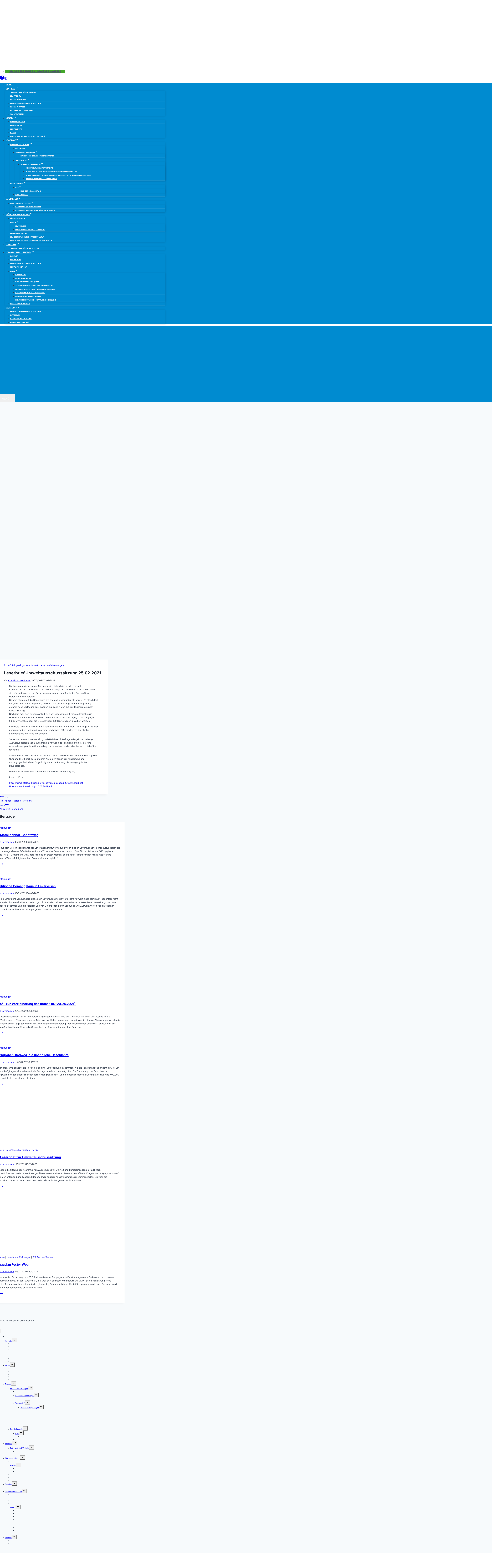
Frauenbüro (20, 226)
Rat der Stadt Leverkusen (21, 110)
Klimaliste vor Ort (18, 267)
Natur (13, 133)
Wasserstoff (20, 1403)
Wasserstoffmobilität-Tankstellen (41, 179)
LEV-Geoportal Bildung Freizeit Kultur (27, 237)
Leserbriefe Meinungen (20, 304)
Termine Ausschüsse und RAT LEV (24, 248)
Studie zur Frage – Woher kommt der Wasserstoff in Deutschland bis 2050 (58, 175)
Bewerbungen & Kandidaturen (28, 296)
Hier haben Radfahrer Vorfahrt (16, 799)
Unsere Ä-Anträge (18, 100)
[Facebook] (2, 79)
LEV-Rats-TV (15, 96)
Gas (17, 1433)
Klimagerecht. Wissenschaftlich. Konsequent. (36, 300)
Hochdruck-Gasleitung (30, 191)
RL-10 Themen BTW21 (24, 278)
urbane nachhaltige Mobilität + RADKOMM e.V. (35, 210)
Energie (8, 1384)
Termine (8, 1484)
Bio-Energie (20, 148)
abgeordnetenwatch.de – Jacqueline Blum (34, 286)
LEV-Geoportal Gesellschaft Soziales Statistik (31, 241)
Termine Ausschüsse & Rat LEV (23, 92)
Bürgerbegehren (17, 218)
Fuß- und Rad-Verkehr (19, 1448)
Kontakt (14, 256)
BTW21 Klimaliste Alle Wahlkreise (30, 293)
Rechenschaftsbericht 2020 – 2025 (25, 103)
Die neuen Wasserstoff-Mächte (39, 168)
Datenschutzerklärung (21, 319)
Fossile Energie (16, 1429)
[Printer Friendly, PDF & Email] (15, 792)
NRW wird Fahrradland (11, 807)
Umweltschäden (17, 122)
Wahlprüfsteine (17, 114)
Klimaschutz (16, 129)
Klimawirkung (16, 125)
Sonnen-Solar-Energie (24, 1396)
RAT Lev (8, 1341)
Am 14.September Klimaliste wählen (35, 71)
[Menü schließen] (0, 1331)
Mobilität (8, 1444)
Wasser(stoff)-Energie (29, 1407)
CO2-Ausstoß (21, 195)
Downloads (20, 275)
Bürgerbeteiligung (12, 1458)
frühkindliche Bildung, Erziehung (30, 230)
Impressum (15, 315)
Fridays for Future (18, 233)
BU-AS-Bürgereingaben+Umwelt (21, 665)
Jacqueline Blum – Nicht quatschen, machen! (35, 289)
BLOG (9, 84)
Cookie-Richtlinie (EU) (19, 322)
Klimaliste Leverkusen (19, 680)
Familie (13, 1465)
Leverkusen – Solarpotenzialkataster (37, 156)
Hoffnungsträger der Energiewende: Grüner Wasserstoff (51, 172)
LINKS (13, 1507)
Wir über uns (15, 260)
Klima (7, 1365)
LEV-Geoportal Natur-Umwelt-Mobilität (28, 136)
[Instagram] (5, 79)
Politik (35, 1150)
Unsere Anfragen (17, 107)
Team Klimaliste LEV (13, 1491)
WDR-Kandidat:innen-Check (27, 282)
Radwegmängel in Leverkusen (28, 207)
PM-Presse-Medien (43, 1257)
